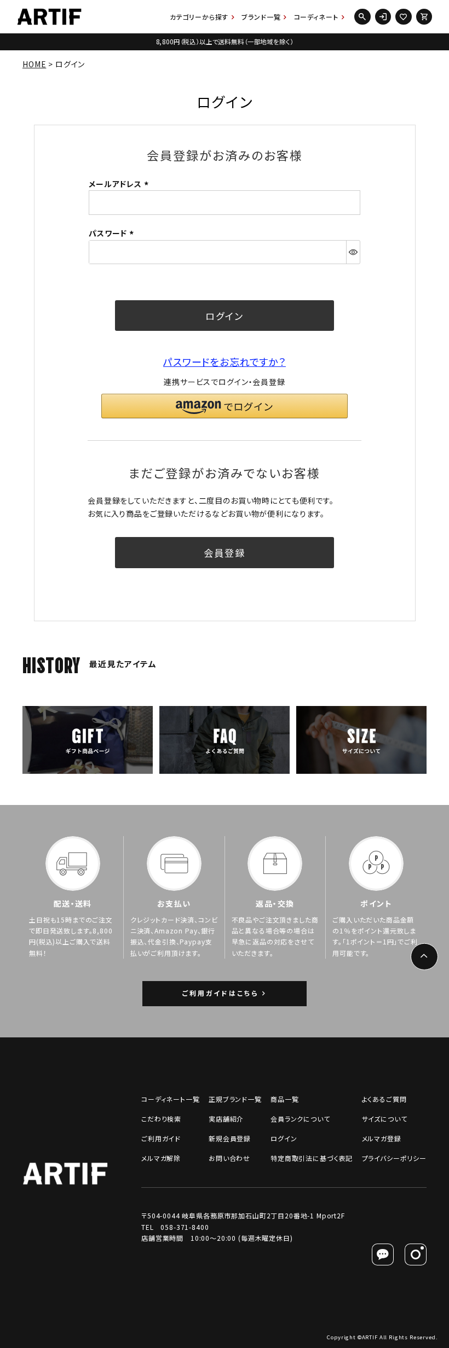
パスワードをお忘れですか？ (224, 361)
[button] (224, 406)
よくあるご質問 (384, 1099)
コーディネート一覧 (170, 1099)
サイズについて (384, 1118)
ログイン (283, 1138)
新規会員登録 (230, 1138)
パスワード (113, 232)
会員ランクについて (300, 1118)
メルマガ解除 (161, 1158)
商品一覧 (284, 1099)
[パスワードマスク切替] (353, 252)
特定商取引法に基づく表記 (311, 1158)
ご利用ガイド (161, 1138)
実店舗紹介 (226, 1118)
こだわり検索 (161, 1118)
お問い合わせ (229, 1158)
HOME (34, 64)
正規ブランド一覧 (235, 1099)
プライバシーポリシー (394, 1158)
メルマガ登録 (381, 1138)
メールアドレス (120, 183)
